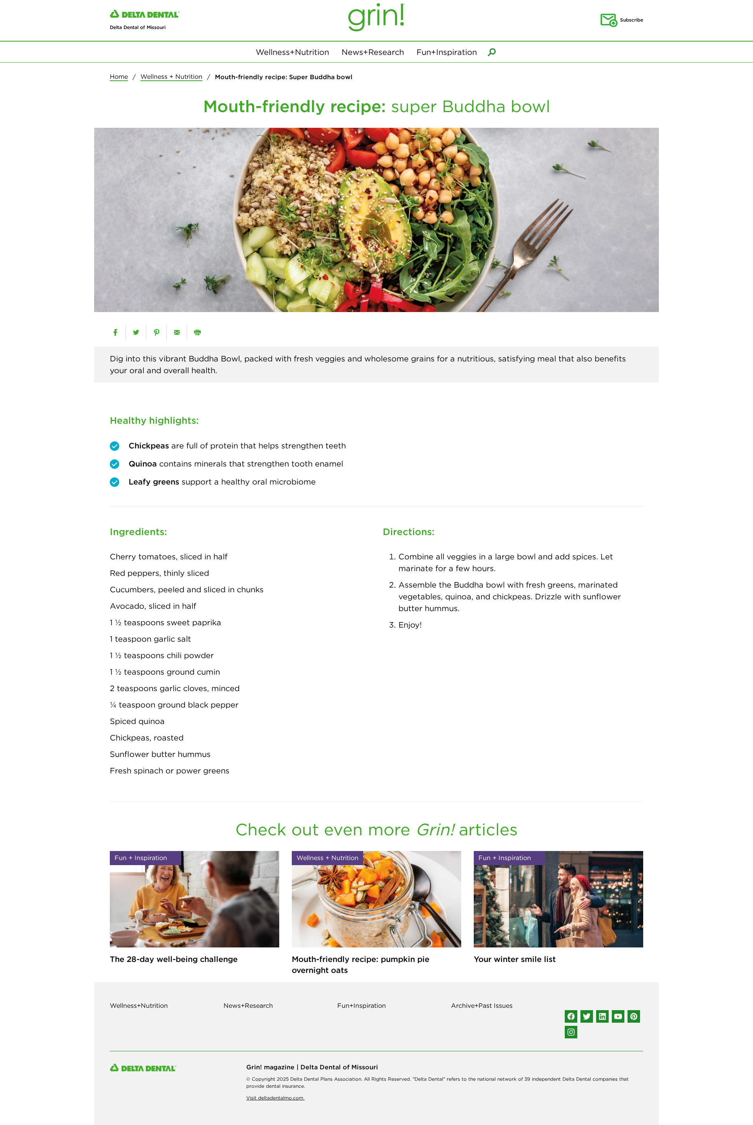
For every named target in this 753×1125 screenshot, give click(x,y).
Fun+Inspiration (447, 52)
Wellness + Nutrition (171, 76)
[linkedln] (602, 1016)
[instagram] (571, 1032)
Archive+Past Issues (482, 1005)
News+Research (373, 52)
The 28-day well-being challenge (174, 959)
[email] (177, 332)
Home (119, 76)
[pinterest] (156, 332)
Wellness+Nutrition (292, 52)
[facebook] (115, 332)
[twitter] (136, 332)
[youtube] (618, 1016)
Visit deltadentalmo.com (275, 1098)
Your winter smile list (515, 959)
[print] (197, 332)
